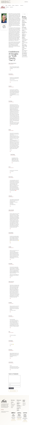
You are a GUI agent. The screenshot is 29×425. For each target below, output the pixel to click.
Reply (10, 82)
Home (6, 5)
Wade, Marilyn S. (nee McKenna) (24, 53)
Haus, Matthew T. (24, 50)
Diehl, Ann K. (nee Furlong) (24, 27)
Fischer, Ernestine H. (24, 30)
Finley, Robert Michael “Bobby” (24, 45)
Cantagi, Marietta (25, 39)
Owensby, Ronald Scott (24, 43)
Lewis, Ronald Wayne (24, 49)
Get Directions (13, 420)
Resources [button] (16, 5)
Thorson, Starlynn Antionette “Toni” (23, 24)
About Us (9, 5)
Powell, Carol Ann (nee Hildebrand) (24, 35)
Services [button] (21, 5)
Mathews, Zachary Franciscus (23, 37)
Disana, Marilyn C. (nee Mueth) (24, 55)
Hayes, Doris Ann (24, 56)
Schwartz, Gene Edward (24, 20)
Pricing (13, 5)
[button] (6, 9)
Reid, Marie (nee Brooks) (24, 32)
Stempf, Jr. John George (24, 47)
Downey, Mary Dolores (24, 41)
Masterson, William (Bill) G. (24, 22)
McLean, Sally (24, 51)
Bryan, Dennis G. (24, 29)
